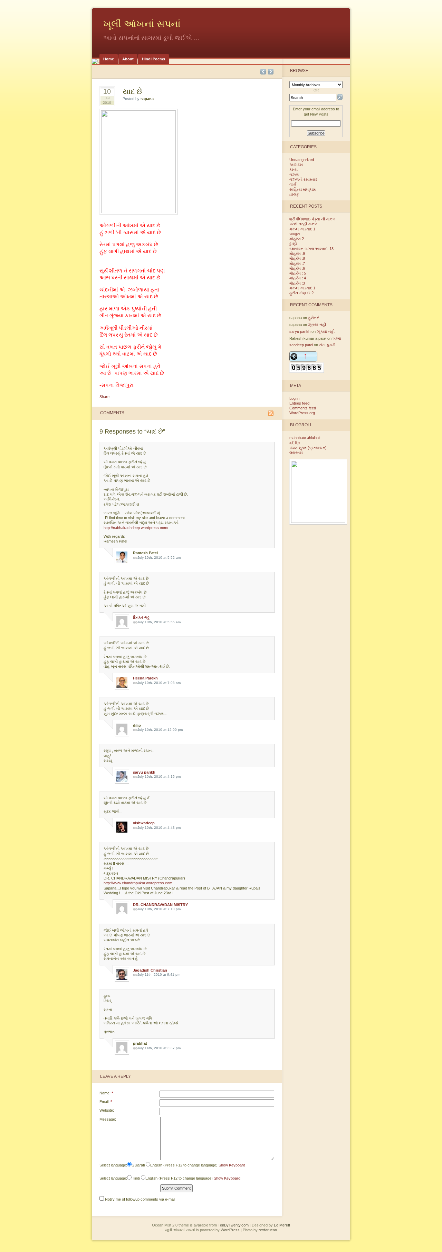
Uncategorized (301, 160)
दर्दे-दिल (294, 443)
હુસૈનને (313, 318)
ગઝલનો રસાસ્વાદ (303, 179)
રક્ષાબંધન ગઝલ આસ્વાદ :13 (311, 249)
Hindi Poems (153, 59)
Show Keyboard (232, 1165)
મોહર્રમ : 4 (297, 278)
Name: (106, 1093)
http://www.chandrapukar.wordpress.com (138, 883)
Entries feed (299, 403)
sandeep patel (301, 345)
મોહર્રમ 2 (296, 239)
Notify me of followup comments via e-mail (140, 1199)
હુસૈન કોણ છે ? (301, 293)
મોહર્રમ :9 (297, 253)
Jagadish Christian (150, 970)
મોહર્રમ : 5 (297, 273)
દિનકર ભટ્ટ (141, 617)
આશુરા (294, 234)
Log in (294, 398)
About (128, 59)
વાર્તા (292, 184)
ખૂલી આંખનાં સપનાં (142, 24)
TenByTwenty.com (233, 1225)
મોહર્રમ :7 (297, 263)
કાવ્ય (293, 169)
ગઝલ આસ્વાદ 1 (302, 229)
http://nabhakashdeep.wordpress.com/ (136, 528)
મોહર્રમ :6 (297, 268)
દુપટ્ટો (293, 243)
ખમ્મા (337, 338)
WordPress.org (302, 413)
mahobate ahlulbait (304, 438)
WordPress (230, 1230)
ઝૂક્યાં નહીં (317, 324)
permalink (135, 558)
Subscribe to (270, 413)
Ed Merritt (282, 1225)
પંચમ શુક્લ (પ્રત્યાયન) (308, 448)
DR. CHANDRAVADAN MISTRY (160, 905)
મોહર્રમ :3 (297, 283)
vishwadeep (144, 823)
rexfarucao (268, 1230)
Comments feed (302, 408)
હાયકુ (294, 194)
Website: (106, 1110)
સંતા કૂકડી (327, 345)
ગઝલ (294, 174)
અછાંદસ (296, 164)
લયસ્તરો (296, 452)
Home (108, 59)
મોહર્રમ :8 (297, 258)
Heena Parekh (145, 678)
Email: (105, 1102)
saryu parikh (144, 772)
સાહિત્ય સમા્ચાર (302, 189)
